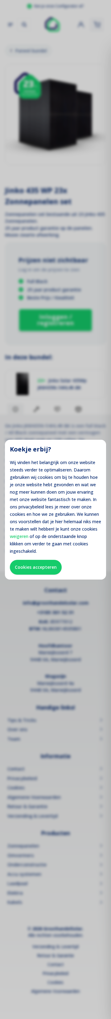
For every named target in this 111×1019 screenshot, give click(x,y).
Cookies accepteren (36, 567)
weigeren (19, 536)
